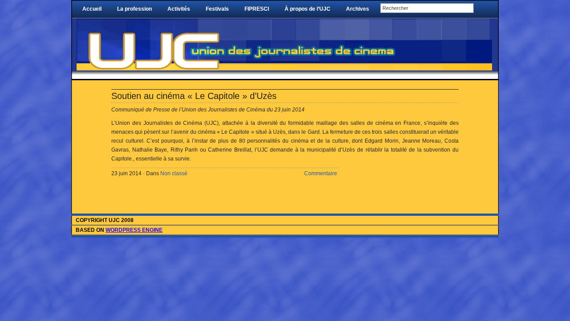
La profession (134, 9)
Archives (357, 9)
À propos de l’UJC (307, 9)
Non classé (173, 173)
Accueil (92, 9)
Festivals (217, 9)
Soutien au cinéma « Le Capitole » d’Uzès (194, 96)
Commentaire (320, 173)
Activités (178, 9)
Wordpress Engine (134, 230)
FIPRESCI (256, 9)
